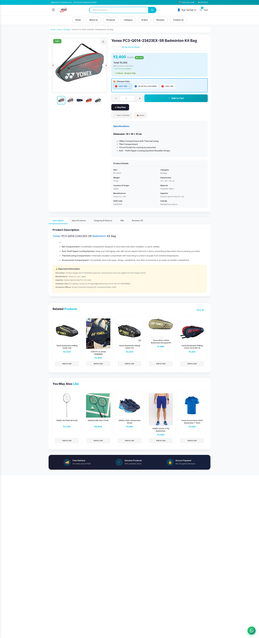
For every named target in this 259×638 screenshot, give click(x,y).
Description (58, 220)
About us (93, 20)
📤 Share (140, 115)
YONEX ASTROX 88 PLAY (67, 420)
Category (128, 20)
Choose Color (123, 81)
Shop (59, 29)
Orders (144, 20)
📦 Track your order (186, 2)
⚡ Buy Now (120, 107)
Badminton (99, 236)
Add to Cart (66, 364)
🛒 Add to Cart (176, 98)
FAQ (122, 220)
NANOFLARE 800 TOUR (98, 420)
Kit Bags (66, 29)
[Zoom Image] (103, 41)
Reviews (160, 20)
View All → (201, 310)
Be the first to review (131, 47)
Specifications (79, 220)
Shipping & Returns (103, 220)
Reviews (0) (137, 220)
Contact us (178, 20)
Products (110, 20)
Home (78, 20)
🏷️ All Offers (203, 2)
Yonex (57, 236)
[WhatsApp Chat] (252, 631)
